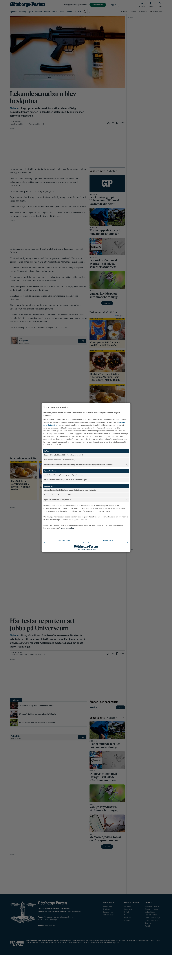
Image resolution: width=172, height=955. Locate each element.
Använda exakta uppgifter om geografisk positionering (63, 475)
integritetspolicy (67, 528)
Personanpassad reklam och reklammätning (59, 460)
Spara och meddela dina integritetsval (57, 500)
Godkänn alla (108, 540)
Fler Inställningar (64, 540)
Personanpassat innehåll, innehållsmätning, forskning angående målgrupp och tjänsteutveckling (78, 465)
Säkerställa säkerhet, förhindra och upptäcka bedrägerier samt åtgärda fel (70, 490)
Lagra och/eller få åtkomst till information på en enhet (63, 455)
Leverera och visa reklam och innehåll (57, 495)
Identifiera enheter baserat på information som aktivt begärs (65, 480)
